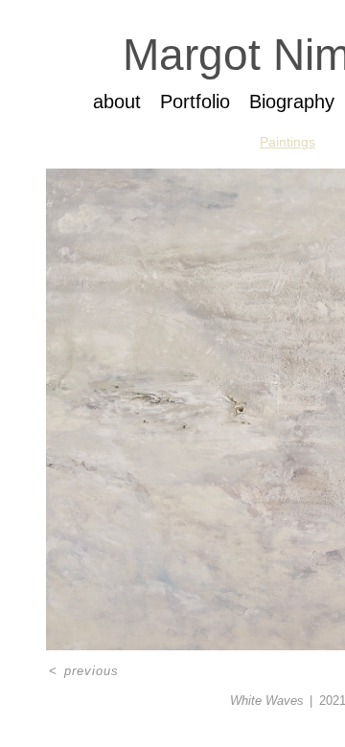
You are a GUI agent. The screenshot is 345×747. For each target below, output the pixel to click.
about (117, 101)
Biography (291, 101)
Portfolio (195, 101)
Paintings (287, 141)
